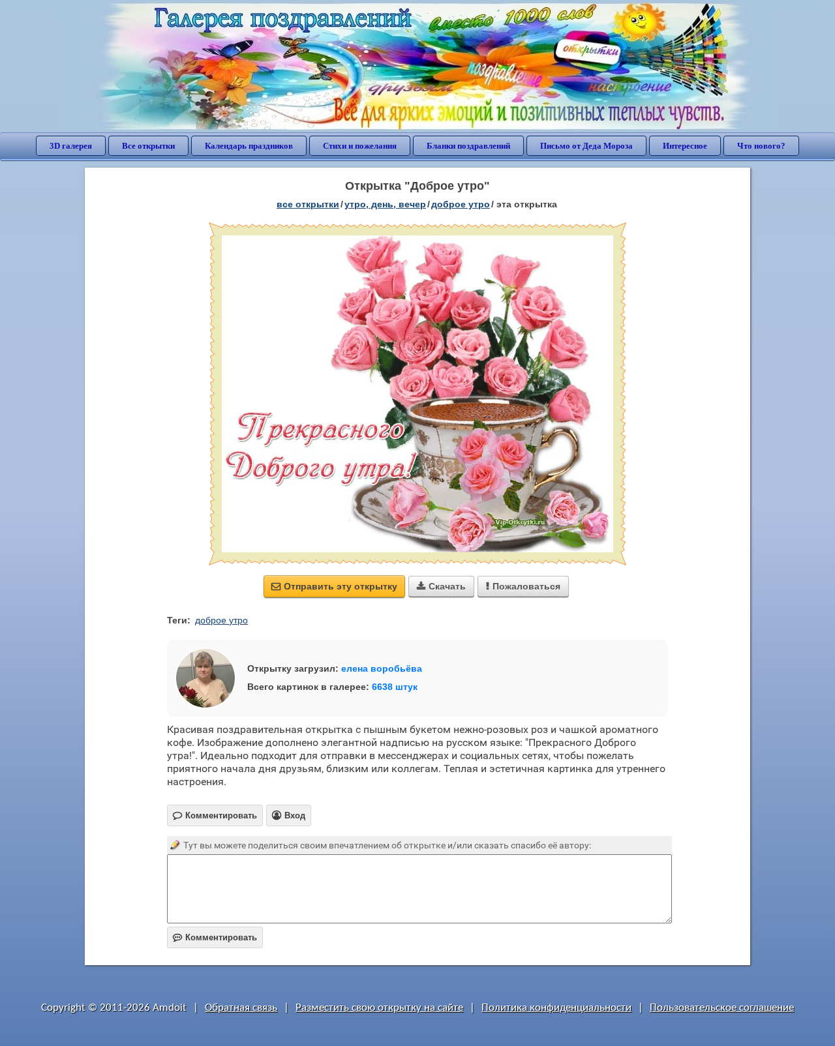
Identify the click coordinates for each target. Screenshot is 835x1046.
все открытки (308, 204)
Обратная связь (241, 1007)
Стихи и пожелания (360, 146)
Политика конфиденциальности (556, 1007)
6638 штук (395, 686)
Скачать (441, 586)
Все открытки (148, 146)
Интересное (685, 146)
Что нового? (761, 146)
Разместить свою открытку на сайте (379, 1007)
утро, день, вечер (385, 204)
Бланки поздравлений (468, 146)
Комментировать (215, 937)
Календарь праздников (249, 146)
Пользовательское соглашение (722, 1007)
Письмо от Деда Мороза (586, 146)
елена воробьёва (381, 668)
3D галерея (71, 146)
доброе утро (460, 204)
